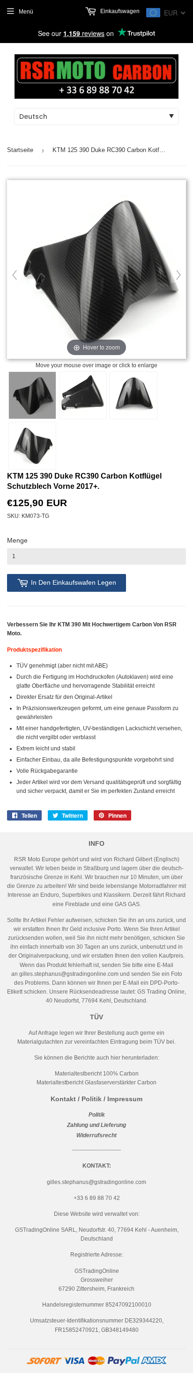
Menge (17, 540)
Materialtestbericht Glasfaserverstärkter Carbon (96, 1082)
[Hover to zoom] (96, 270)
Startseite (20, 149)
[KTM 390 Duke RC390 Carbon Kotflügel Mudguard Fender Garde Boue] (32, 395)
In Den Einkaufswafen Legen (73, 582)
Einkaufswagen (119, 11)
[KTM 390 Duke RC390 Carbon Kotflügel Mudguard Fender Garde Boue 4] (32, 445)
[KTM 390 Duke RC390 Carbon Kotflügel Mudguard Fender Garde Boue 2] (82, 395)
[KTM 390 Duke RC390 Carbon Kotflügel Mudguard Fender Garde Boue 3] (133, 395)
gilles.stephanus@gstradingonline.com (69, 974)
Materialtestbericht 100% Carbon (97, 1073)
